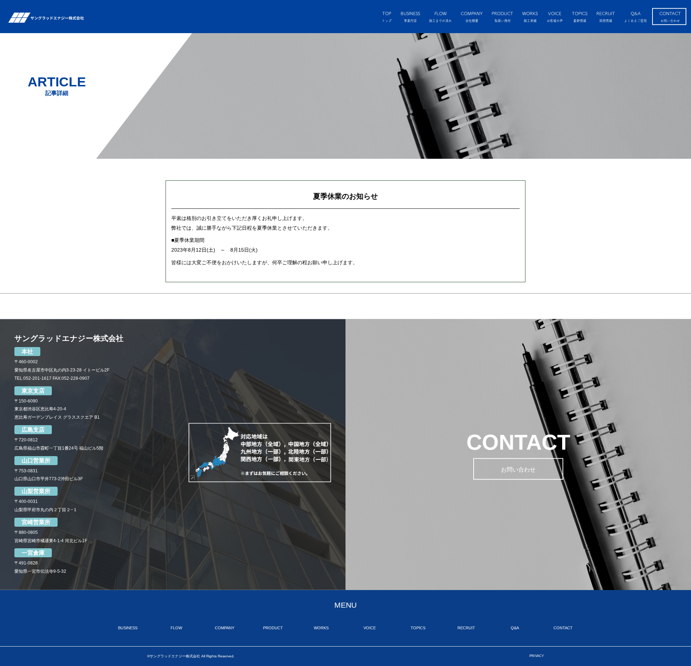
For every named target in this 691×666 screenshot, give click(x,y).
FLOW (440, 16)
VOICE (555, 16)
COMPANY (472, 16)
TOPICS (579, 16)
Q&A (635, 16)
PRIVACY (536, 656)
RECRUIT (605, 16)
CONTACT (670, 16)
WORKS (530, 16)
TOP (387, 16)
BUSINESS (410, 16)
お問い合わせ (518, 469)
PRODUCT (502, 16)
